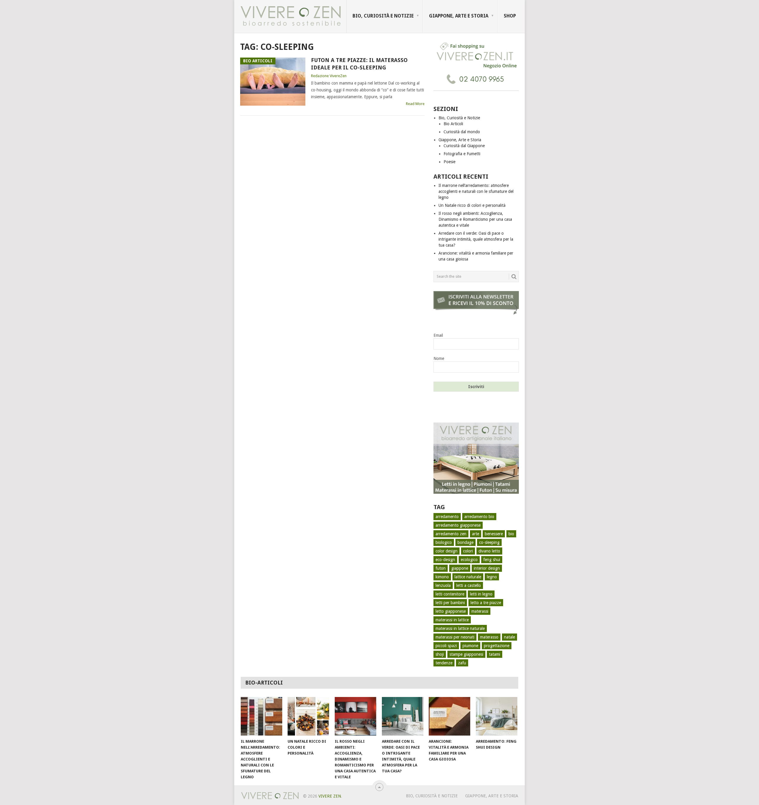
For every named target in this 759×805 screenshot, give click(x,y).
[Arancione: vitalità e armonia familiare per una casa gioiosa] (449, 716)
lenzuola (443, 585)
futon (441, 568)
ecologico (469, 559)
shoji (440, 654)
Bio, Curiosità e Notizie (383, 16)
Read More (415, 103)
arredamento (447, 516)
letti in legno (481, 594)
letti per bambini (450, 602)
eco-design (445, 559)
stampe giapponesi (466, 654)
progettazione (496, 645)
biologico (444, 542)
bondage (465, 542)
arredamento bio (479, 516)
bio (511, 533)
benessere (494, 533)
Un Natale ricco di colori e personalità (472, 205)
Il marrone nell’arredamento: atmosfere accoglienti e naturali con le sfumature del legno (476, 191)
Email (438, 335)
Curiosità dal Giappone (464, 145)
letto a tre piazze (486, 602)
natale (509, 637)
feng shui (491, 559)
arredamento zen (451, 533)
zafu (462, 662)
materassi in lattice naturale (460, 628)
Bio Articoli (453, 123)
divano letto (489, 551)
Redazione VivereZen (329, 76)
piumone (470, 645)
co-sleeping (489, 542)
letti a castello (468, 585)
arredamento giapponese (458, 525)
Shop (510, 16)
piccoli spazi (446, 645)
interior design (487, 568)
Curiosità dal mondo (462, 131)
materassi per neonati (455, 637)
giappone (459, 568)
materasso (489, 637)
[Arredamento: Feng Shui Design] (496, 716)
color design (446, 551)
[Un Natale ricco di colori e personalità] (308, 716)
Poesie (449, 161)
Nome (438, 358)
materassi (479, 611)
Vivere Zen (329, 796)
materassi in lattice (452, 619)
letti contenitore (450, 594)
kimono (442, 576)
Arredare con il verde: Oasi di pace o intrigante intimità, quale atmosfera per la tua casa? (476, 239)
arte (475, 533)
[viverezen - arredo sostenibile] (476, 492)
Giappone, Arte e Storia (458, 16)
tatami (494, 654)
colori (468, 551)
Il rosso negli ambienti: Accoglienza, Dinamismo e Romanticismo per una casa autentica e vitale (475, 219)
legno (492, 576)
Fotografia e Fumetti (462, 153)
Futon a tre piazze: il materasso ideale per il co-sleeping (359, 64)
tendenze (444, 662)
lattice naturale (468, 576)
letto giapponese (451, 611)
